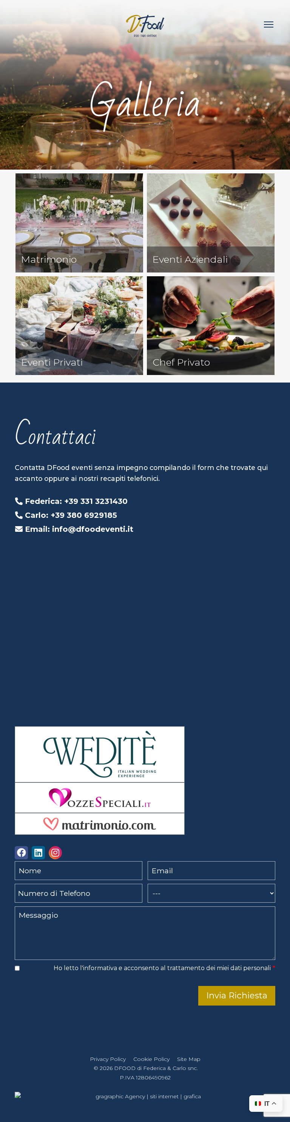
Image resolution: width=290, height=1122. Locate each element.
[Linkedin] (38, 853)
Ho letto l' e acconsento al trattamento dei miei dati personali (164, 968)
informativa (100, 968)
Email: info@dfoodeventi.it (78, 529)
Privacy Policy (108, 1059)
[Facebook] (21, 853)
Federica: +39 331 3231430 (75, 501)
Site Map (189, 1059)
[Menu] (268, 24)
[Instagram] (55, 853)
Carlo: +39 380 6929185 (70, 515)
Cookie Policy (151, 1059)
